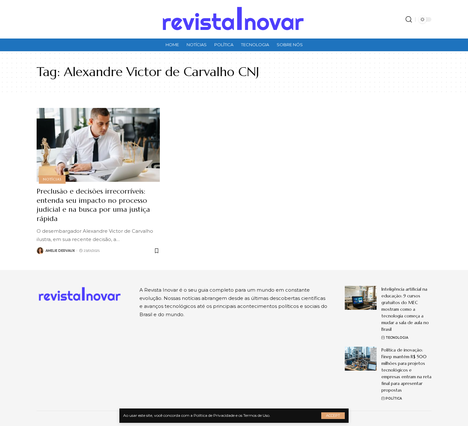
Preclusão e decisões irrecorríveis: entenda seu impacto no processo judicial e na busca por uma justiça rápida (93, 205)
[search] (409, 19)
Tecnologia (397, 338)
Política (394, 398)
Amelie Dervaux (60, 251)
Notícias (52, 179)
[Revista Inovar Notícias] (234, 19)
